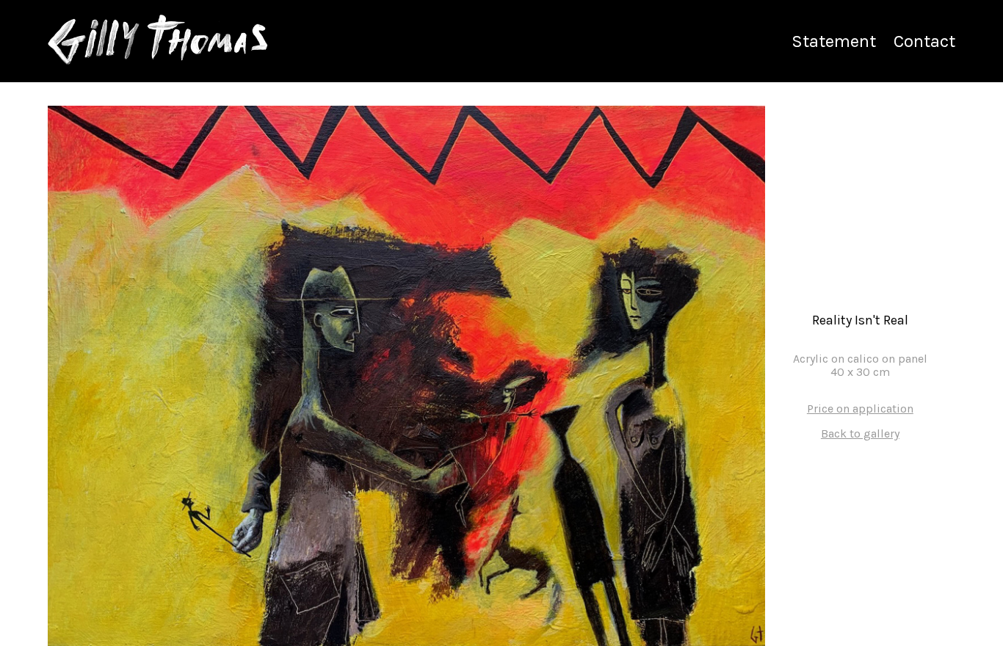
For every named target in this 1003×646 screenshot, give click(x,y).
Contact (924, 41)
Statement (834, 41)
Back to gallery (860, 433)
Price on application (860, 408)
